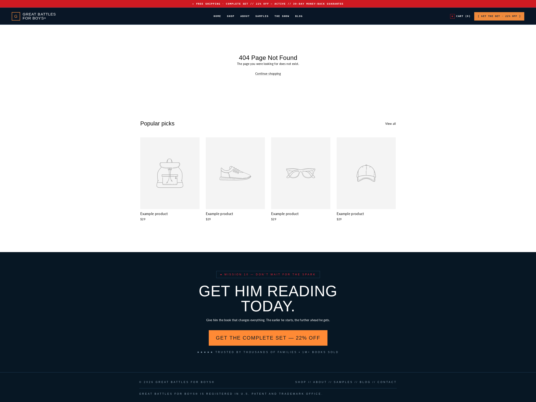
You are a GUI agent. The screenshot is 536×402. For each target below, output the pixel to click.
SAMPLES (343, 382)
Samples (261, 16)
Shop (230, 16)
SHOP (301, 382)
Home (217, 16)
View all (390, 123)
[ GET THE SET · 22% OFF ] (499, 16)
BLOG (365, 382)
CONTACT (387, 382)
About (245, 16)
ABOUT (320, 382)
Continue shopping (268, 73)
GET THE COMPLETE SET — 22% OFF (268, 338)
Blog (299, 16)
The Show (281, 16)
